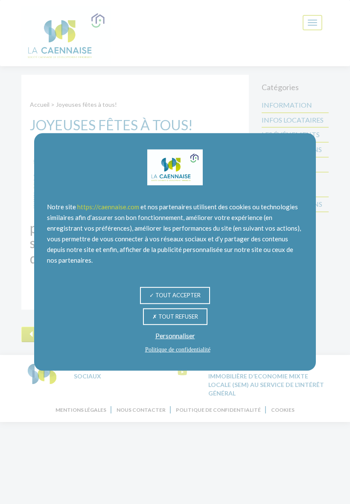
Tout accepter (177, 295)
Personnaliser (175, 335)
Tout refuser (177, 316)
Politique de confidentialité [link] (177, 349)
